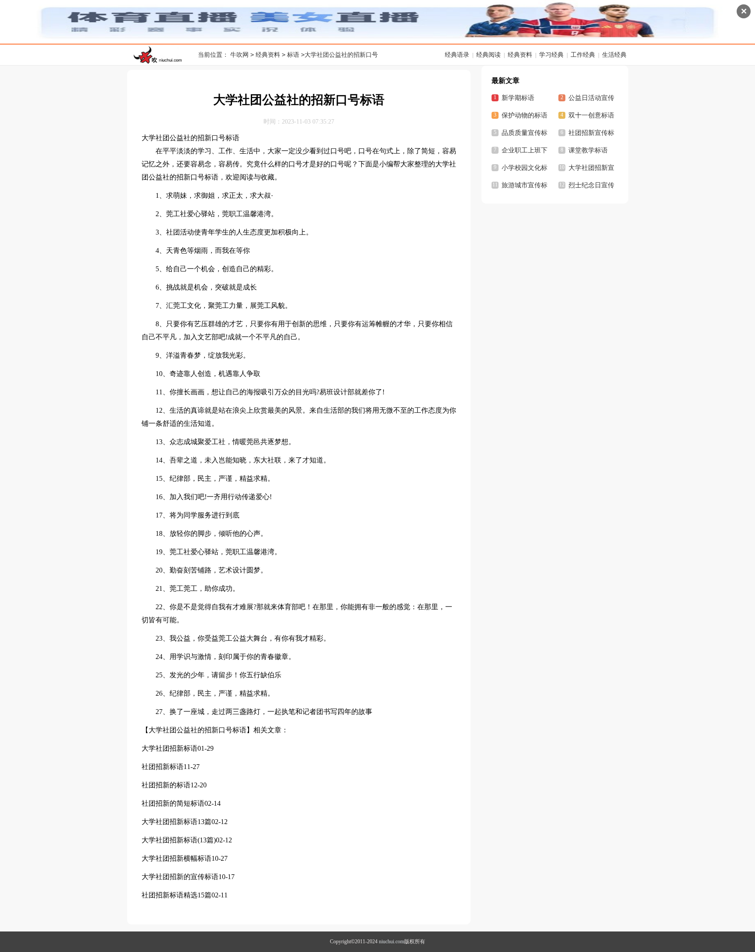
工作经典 (583, 55)
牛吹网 (239, 55)
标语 (293, 55)
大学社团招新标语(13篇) (179, 840)
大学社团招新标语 (169, 748)
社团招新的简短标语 (173, 803)
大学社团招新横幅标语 (176, 858)
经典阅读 (488, 55)
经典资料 (268, 55)
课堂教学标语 (588, 150)
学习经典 (551, 55)
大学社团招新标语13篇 (176, 821)
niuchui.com (391, 941)
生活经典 (614, 55)
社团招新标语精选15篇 (176, 895)
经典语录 (457, 55)
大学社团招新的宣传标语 (180, 876)
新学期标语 (518, 97)
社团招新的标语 (166, 785)
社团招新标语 (163, 766)
